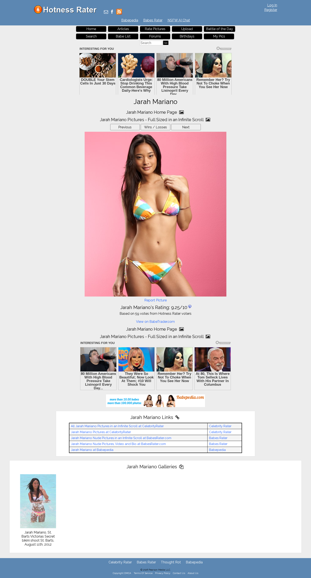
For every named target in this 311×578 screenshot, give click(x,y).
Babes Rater (152, 20)
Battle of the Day (219, 29)
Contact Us (179, 573)
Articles (123, 29)
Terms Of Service (143, 573)
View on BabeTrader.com (155, 322)
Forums (155, 36)
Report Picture (155, 300)
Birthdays (187, 36)
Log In (272, 5)
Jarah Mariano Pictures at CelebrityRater (101, 432)
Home (91, 29)
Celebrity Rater (220, 426)
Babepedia (129, 20)
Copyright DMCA (122, 573)
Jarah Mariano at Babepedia (92, 450)
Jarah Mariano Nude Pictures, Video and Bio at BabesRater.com (118, 444)
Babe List (123, 36)
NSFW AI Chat (179, 20)
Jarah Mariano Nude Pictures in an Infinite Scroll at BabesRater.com (121, 438)
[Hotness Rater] (67, 13)
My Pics (219, 36)
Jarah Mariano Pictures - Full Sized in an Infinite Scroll (152, 119)
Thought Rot (171, 562)
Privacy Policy (162, 573)
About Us (193, 573)
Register (270, 10)
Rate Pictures (155, 29)
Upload (187, 29)
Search (91, 36)
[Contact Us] (106, 12)
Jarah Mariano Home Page (152, 112)
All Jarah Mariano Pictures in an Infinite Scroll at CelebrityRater (117, 426)
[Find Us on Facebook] (112, 12)
